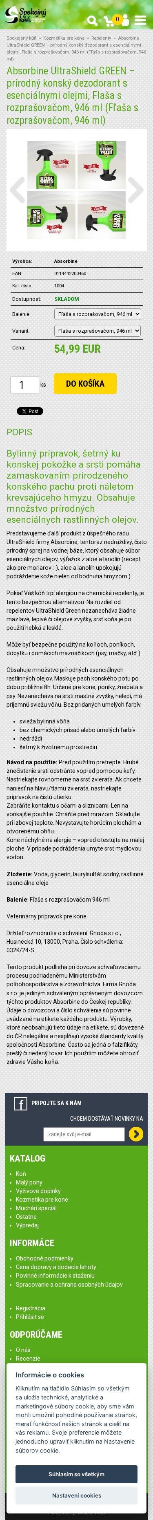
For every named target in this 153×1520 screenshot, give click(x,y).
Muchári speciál (36, 1208)
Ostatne (26, 1216)
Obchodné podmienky (44, 1258)
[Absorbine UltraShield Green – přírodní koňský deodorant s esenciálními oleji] (76, 189)
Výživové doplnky (38, 1191)
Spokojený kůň (21, 38)
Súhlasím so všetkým (76, 1474)
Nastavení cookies (76, 1495)
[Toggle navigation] (140, 20)
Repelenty (101, 38)
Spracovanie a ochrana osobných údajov (69, 1284)
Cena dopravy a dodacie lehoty (56, 1267)
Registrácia (30, 1308)
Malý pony (29, 1182)
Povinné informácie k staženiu (55, 1275)
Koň (21, 1174)
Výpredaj (27, 1225)
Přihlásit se (30, 1317)
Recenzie (28, 1358)
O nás (23, 1350)
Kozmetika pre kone (63, 38)
